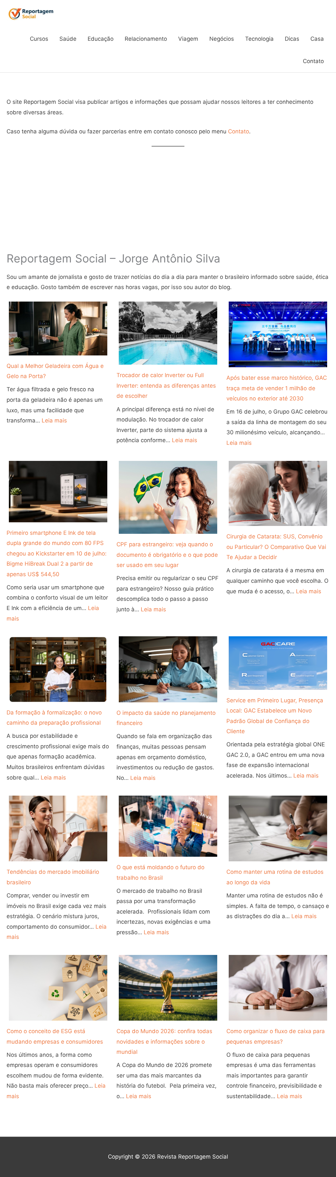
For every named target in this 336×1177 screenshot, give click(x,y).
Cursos (39, 38)
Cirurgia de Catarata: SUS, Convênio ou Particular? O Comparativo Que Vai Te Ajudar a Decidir (276, 546)
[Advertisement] (168, 199)
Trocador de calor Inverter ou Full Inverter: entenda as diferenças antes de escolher (166, 385)
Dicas (292, 38)
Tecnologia (259, 38)
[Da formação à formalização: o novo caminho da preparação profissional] (58, 669)
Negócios (221, 38)
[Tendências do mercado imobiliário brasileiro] (58, 828)
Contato (313, 61)
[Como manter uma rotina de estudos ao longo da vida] (278, 828)
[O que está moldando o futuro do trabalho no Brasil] (168, 826)
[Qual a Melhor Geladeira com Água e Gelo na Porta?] (58, 328)
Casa (317, 38)
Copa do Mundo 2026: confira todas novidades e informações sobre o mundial (164, 1041)
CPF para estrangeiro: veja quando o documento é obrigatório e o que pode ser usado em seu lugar (167, 554)
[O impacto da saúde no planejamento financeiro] (168, 669)
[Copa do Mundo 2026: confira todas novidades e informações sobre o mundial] (168, 988)
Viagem (188, 38)
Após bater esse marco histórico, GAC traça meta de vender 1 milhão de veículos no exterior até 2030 (276, 388)
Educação (101, 38)
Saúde (67, 38)
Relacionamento (146, 38)
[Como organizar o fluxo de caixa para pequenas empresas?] (278, 988)
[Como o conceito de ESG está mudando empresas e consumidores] (58, 988)
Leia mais (54, 420)
